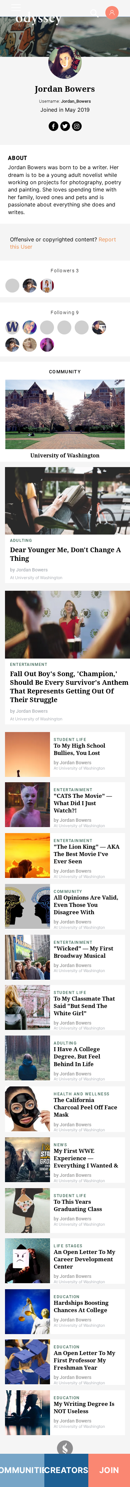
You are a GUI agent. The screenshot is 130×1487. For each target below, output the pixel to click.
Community (68, 891)
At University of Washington (36, 577)
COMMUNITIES (22, 1470)
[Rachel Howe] (12, 286)
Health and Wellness (82, 1094)
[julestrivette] (47, 345)
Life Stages (68, 1246)
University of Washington (65, 455)
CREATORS (66, 1470)
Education (67, 1297)
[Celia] (47, 286)
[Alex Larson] (99, 327)
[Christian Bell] (47, 327)
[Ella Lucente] (30, 327)
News (60, 1145)
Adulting (21, 540)
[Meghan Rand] (30, 345)
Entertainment (29, 664)
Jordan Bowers (32, 569)
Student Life (70, 739)
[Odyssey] (38, 18)
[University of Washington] (12, 327)
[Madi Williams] (82, 327)
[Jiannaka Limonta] (30, 286)
